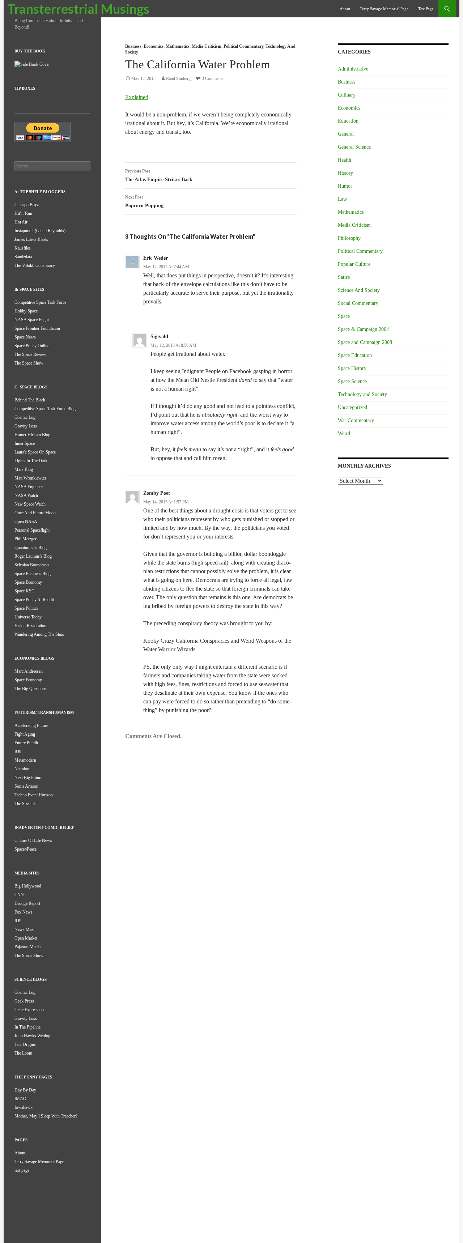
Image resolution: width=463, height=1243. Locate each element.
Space (344, 316)
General (346, 134)
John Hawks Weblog (32, 1035)
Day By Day (25, 1090)
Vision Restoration (30, 625)
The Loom (23, 1053)
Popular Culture (354, 264)
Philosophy (349, 238)
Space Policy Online (31, 345)
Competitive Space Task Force (40, 302)
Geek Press (24, 1001)
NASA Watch (26, 495)
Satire (344, 277)
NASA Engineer (28, 486)
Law (342, 199)
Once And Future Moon (35, 512)
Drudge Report (27, 903)
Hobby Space (26, 311)
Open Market (25, 938)
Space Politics (26, 608)
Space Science (352, 381)
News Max (24, 929)
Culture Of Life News (33, 840)
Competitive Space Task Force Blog (45, 408)
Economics (153, 46)
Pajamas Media (27, 946)
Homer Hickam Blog (32, 434)
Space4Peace (25, 849)
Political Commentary (243, 46)
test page (426, 9)
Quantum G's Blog (30, 547)
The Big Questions (30, 688)
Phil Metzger (25, 538)
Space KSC (24, 590)
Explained (136, 97)
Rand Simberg (178, 78)
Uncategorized (352, 407)
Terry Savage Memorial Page (384, 9)
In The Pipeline (27, 1027)
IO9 (17, 751)
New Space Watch (30, 504)
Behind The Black (29, 400)
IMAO (20, 1098)
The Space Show (28, 363)
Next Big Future (28, 777)
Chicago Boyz (26, 204)
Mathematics (178, 46)
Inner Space (24, 443)
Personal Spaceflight (32, 530)
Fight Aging (24, 734)
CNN (19, 894)
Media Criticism (206, 46)
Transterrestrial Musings (78, 9)
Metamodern (25, 760)
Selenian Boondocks (32, 564)
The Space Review (30, 354)
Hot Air (20, 222)
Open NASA (25, 521)
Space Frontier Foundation (37, 328)
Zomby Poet (156, 493)
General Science (354, 147)
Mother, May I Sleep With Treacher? (45, 1116)
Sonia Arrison (26, 786)
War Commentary (356, 420)
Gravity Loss (25, 426)
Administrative (353, 69)
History (345, 173)
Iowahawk (23, 1107)
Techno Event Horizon (33, 794)
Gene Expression (29, 1009)
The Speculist (26, 803)
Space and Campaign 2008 (365, 342)
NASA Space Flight (31, 319)
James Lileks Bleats (31, 239)
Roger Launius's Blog (33, 556)
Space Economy (28, 582)
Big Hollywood (27, 886)
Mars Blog (23, 469)
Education (348, 121)
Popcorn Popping (144, 201)
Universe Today (28, 617)
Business (133, 46)
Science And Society (359, 290)
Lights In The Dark (30, 460)
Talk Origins (25, 1044)
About (345, 9)
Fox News (23, 912)
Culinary (347, 95)
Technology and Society (362, 394)
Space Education (355, 355)
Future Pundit (26, 742)
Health (344, 160)
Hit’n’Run (23, 213)
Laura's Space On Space (35, 452)
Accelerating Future (31, 725)
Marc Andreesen (28, 671)
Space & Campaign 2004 (363, 329)
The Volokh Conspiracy (34, 265)
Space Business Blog (32, 573)
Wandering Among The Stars (39, 634)
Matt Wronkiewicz (30, 478)
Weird (344, 433)
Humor (345, 186)
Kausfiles (22, 248)
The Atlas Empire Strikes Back (158, 175)
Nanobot (21, 768)
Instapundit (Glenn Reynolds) (39, 230)
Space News (25, 337)
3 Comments (213, 78)
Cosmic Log (24, 417)
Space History (352, 368)
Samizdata (23, 256)
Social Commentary (358, 303)
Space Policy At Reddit (34, 599)
